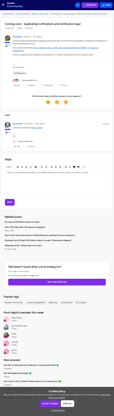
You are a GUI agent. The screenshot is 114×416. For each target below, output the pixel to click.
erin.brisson (18, 123)
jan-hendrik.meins (19, 326)
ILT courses (81, 302)
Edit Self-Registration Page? (16, 373)
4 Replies (8, 368)
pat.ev (14, 350)
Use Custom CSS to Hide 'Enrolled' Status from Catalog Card (31, 381)
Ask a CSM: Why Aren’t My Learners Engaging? (25, 227)
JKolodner (17, 37)
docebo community (14, 302)
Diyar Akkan (16, 318)
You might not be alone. (18, 271)
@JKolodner (36, 128)
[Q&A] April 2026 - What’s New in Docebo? (23, 245)
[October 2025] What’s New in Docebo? (22, 222)
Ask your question (57, 282)
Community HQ (23, 14)
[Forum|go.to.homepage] (15, 5)
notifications (19, 73)
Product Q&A (10, 249)
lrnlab (13, 334)
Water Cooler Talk (40, 14)
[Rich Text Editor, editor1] (57, 184)
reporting (53, 302)
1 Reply (7, 377)
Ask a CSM (9, 230)
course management (35, 302)
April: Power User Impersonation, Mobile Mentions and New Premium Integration (40, 235)
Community (7, 14)
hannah (14, 342)
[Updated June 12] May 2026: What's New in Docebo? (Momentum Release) (38, 240)
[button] (3, 5)
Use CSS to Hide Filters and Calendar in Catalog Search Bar (30, 365)
